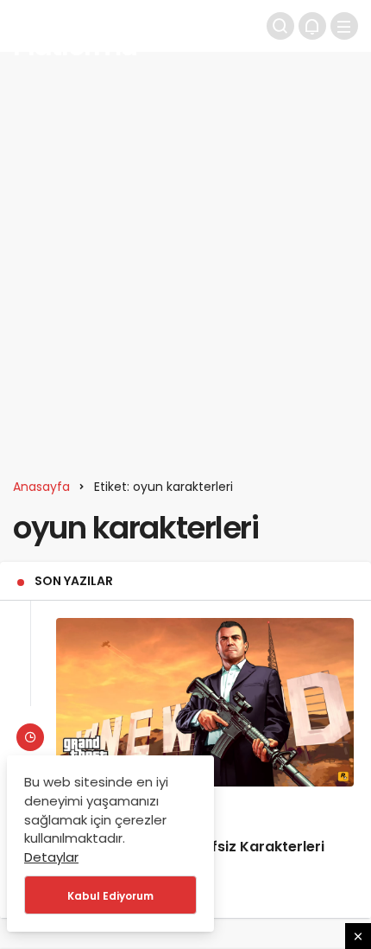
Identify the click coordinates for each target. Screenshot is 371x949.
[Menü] (344, 26)
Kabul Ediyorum (110, 895)
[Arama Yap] (280, 26)
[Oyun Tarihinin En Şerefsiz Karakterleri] (205, 702)
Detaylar (51, 857)
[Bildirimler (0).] (312, 26)
